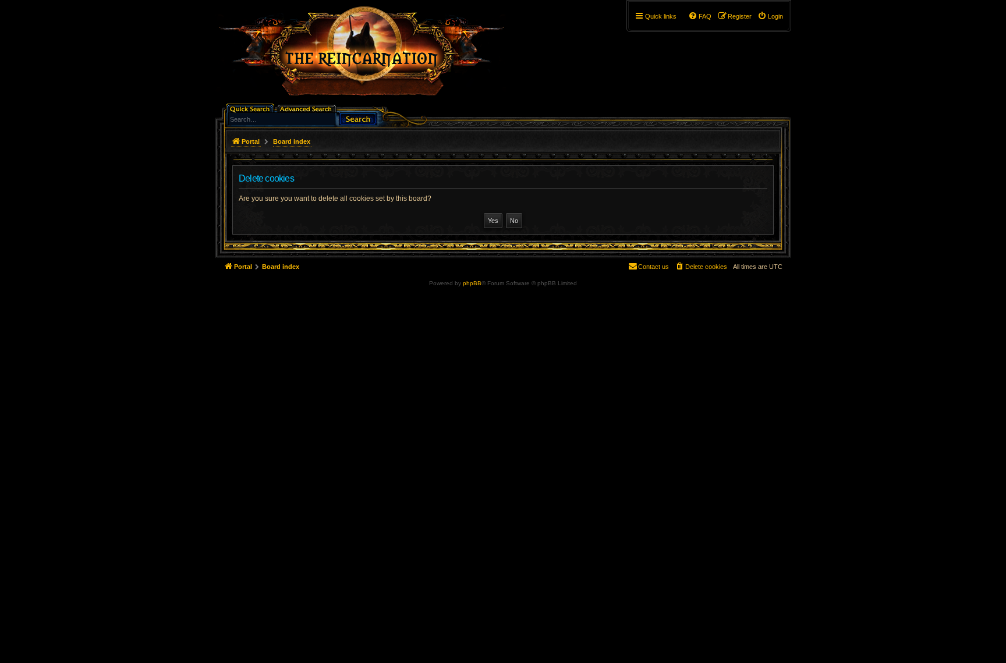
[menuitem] (770, 16)
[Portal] (367, 56)
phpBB (472, 283)
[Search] (358, 118)
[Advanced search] (308, 108)
